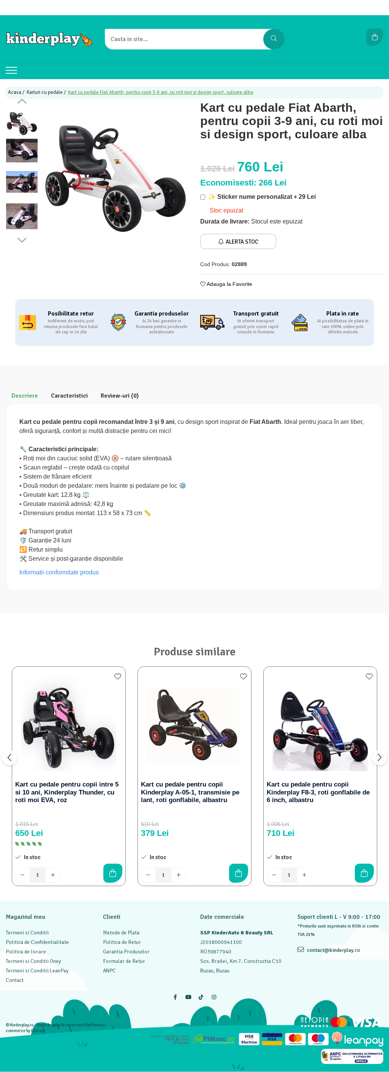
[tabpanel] (115, 172)
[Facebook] (175, 997)
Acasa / (16, 92)
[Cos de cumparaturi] (374, 37)
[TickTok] (201, 997)
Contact (15, 980)
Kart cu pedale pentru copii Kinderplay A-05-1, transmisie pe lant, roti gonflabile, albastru (190, 792)
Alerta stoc (242, 241)
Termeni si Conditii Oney (33, 961)
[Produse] (12, 72)
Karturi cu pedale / (47, 92)
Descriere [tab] (24, 396)
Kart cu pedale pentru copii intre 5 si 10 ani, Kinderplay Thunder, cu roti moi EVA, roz (67, 792)
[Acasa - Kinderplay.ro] (49, 39)
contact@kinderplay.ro (333, 950)
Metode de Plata (121, 932)
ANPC (109, 970)
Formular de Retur (124, 961)
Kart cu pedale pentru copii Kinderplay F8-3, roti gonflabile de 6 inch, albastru (318, 792)
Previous (22, 102)
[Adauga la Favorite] (117, 676)
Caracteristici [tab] (69, 396)
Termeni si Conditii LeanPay (37, 970)
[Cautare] (274, 39)
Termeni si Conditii (27, 932)
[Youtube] (188, 997)
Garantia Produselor (126, 951)
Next (22, 239)
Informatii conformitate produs (59, 572)
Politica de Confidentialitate (37, 942)
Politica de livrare (26, 951)
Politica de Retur (122, 942)
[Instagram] (214, 997)
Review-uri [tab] (120, 396)
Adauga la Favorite (229, 284)
